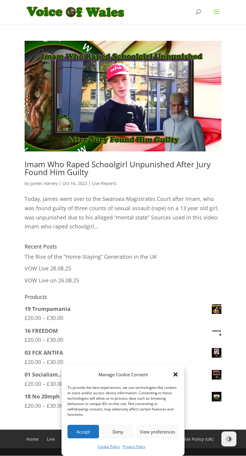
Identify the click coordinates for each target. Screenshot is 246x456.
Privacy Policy (134, 446)
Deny (117, 432)
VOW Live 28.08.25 (48, 268)
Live (51, 439)
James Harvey (44, 183)
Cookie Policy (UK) (194, 439)
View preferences (157, 432)
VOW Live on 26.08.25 (52, 280)
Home (32, 439)
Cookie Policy (109, 446)
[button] (175, 374)
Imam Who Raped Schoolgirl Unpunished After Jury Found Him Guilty (118, 168)
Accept (83, 432)
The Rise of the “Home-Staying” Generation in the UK (91, 256)
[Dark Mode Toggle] (229, 439)
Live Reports (104, 183)
